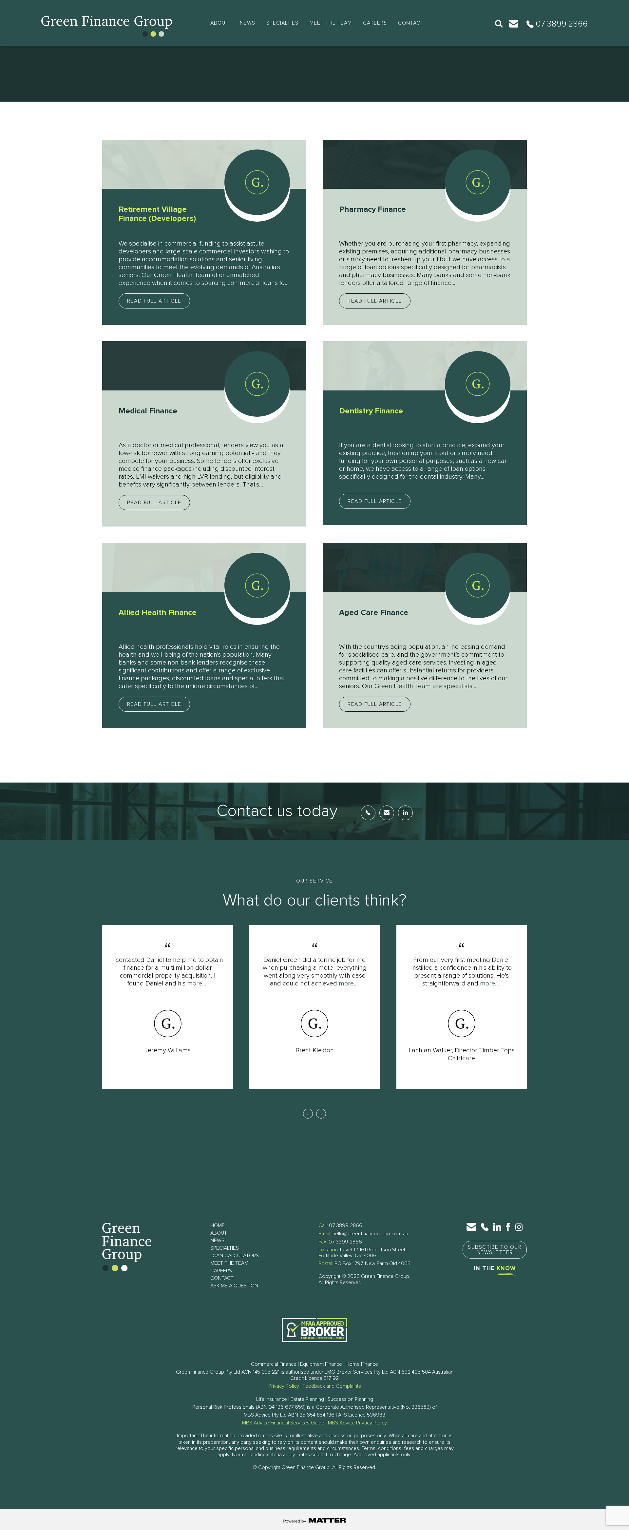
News (247, 23)
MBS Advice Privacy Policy (357, 1422)
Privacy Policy (283, 1386)
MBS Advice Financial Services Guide (283, 1422)
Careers (375, 23)
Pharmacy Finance (372, 209)
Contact (411, 23)
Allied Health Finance (158, 613)
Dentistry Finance (371, 411)
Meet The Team (331, 23)
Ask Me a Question (234, 1285)
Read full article (154, 301)
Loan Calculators (234, 1255)
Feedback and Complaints (332, 1386)
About (219, 23)
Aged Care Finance (373, 613)
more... (196, 983)
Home (217, 1225)
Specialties (282, 23)
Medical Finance (148, 411)
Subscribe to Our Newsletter (495, 1249)
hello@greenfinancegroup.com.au (370, 1233)
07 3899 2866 (345, 1225)
